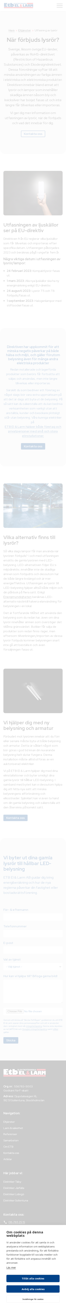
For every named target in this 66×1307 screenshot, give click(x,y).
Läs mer (11, 1267)
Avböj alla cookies (33, 1289)
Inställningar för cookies (33, 1299)
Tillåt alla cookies (33, 1278)
